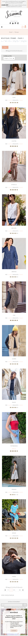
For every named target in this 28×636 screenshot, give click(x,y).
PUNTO (14, 402)
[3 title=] (14, 102)
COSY (14, 97)
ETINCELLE (14, 184)
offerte (7, 1)
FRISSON (14, 489)
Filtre (5, 47)
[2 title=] (12, 102)
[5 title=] (17, 102)
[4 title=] (16, 102)
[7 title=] (15, 146)
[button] (3, 610)
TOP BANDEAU (14, 446)
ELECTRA (14, 141)
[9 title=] (16, 146)
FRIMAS (14, 576)
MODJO (14, 533)
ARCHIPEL (14, 228)
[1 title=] (10, 102)
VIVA (14, 315)
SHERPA (14, 359)
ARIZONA (14, 271)
